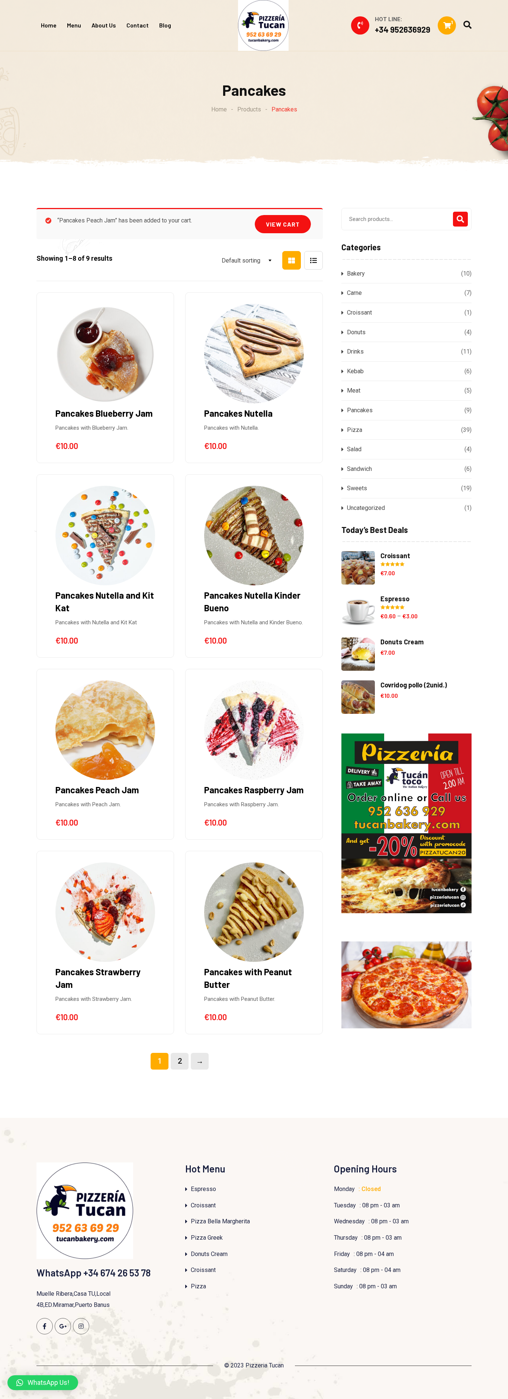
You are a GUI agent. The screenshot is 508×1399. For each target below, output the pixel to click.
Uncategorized (366, 507)
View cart (283, 224)
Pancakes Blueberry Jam (104, 413)
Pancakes (360, 410)
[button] (42, 1382)
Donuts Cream (209, 1254)
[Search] (467, 25)
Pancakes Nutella (238, 413)
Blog (165, 25)
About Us (103, 25)
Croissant (359, 312)
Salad (354, 449)
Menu (74, 25)
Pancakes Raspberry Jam (254, 789)
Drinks (355, 351)
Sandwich (359, 468)
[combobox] (239, 261)
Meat (353, 390)
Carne (354, 292)
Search (460, 219)
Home (49, 25)
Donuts (356, 332)
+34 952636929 (402, 29)
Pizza (354, 429)
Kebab (355, 371)
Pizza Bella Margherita (220, 1221)
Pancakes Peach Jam (97, 789)
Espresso (203, 1189)
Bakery (356, 273)
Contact (137, 25)
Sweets (357, 488)
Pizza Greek (207, 1237)
